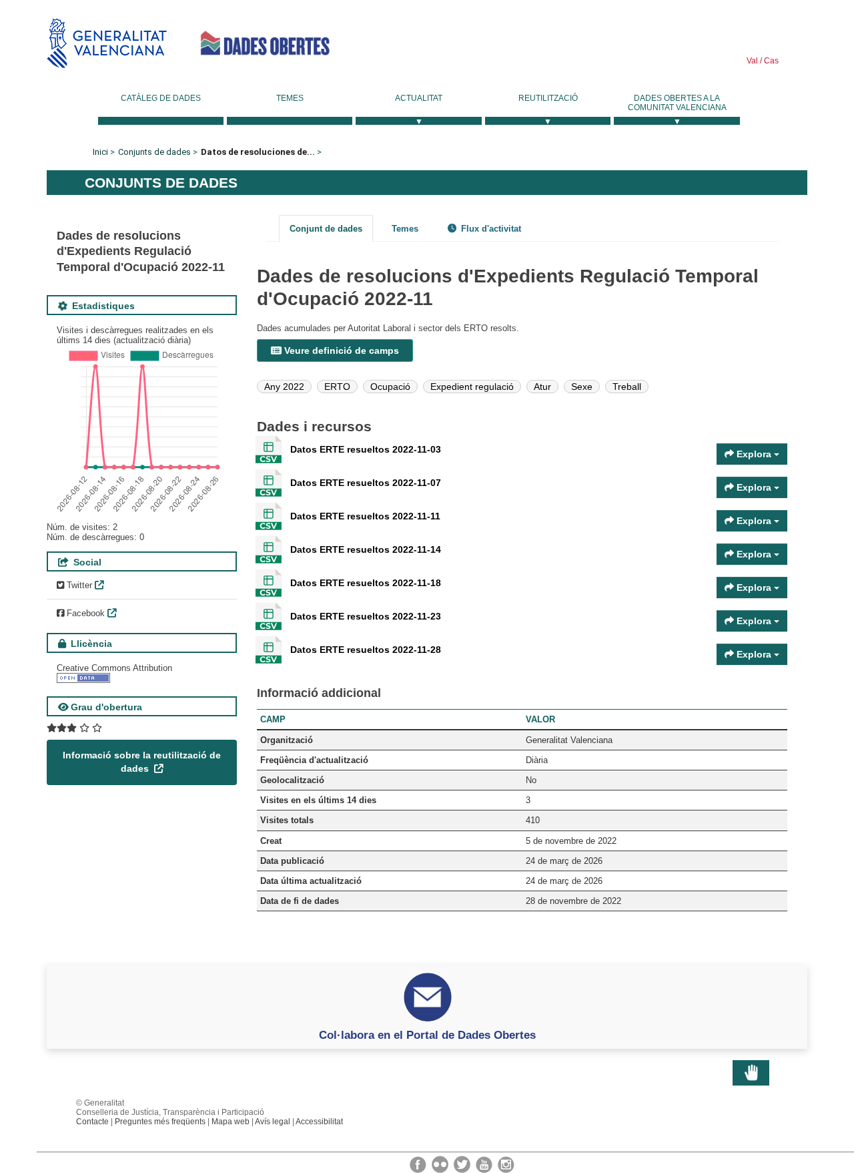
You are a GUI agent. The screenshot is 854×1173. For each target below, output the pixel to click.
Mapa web (230, 1121)
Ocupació (390, 386)
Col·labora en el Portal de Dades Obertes (427, 1034)
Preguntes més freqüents (160, 1121)
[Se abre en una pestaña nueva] (74, 728)
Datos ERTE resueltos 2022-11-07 (365, 482)
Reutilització (548, 98)
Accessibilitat (319, 1121)
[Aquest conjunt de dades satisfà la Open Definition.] (83, 678)
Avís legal (272, 1121)
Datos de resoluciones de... (258, 152)
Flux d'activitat (489, 229)
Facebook (84, 613)
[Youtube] (485, 1163)
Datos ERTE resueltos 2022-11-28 (365, 649)
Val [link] (752, 61)
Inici (100, 152)
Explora (754, 454)
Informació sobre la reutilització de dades (142, 762)
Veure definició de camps (340, 350)
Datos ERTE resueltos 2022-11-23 (365, 616)
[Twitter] (463, 1163)
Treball (626, 386)
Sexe (581, 386)
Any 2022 (284, 386)
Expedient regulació (472, 386)
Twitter (78, 585)
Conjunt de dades (326, 229)
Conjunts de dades (154, 152)
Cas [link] (770, 61)
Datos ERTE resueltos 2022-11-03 (365, 449)
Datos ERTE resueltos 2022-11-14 (365, 549)
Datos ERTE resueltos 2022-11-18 (365, 582)
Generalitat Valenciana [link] (107, 43)
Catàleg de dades (161, 98)
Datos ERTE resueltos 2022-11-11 (365, 516)
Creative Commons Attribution (114, 668)
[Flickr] (441, 1163)
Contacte (92, 1121)
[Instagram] (506, 1163)
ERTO (337, 386)
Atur (542, 386)
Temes (290, 98)
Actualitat (418, 98)
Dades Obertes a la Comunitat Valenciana (677, 102)
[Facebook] (419, 1163)
